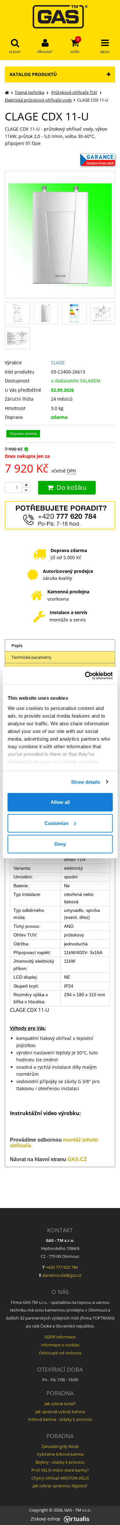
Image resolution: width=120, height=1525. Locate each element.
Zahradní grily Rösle (60, 1446)
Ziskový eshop (45, 1519)
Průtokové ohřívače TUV (74, 92)
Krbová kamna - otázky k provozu (60, 1419)
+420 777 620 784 (62, 1267)
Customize (56, 823)
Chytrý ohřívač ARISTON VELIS (60, 1478)
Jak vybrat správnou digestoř (60, 1486)
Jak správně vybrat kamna (60, 1411)
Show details (85, 781)
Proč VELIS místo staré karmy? (60, 1470)
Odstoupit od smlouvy (60, 1353)
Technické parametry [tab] (32, 657)
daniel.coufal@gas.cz (61, 1275)
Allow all (60, 802)
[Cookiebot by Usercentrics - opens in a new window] (85, 675)
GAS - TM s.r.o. (77, 1510)
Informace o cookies (60, 1345)
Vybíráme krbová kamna (60, 1454)
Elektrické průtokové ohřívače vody (38, 100)
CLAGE (58, 362)
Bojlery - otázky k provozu (60, 1462)
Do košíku (71, 487)
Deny (60, 844)
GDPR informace (60, 1337)
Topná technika (29, 92)
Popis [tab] (17, 645)
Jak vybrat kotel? (60, 1403)
